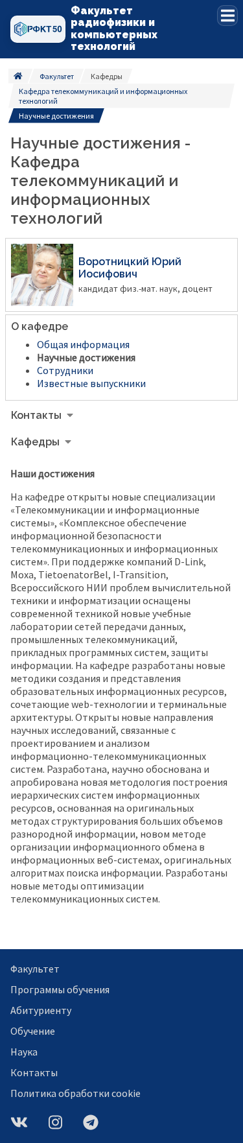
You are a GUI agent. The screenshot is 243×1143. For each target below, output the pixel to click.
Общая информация (83, 344)
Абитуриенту (40, 1010)
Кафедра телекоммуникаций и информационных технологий (103, 96)
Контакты (34, 1072)
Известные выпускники (91, 383)
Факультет (57, 76)
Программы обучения (60, 989)
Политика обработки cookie (75, 1093)
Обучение (32, 1030)
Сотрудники (65, 370)
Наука (24, 1051)
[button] (227, 15)
